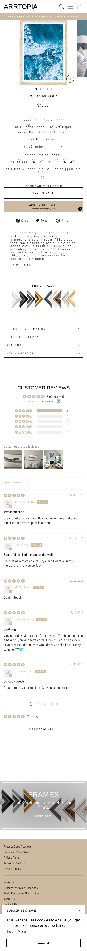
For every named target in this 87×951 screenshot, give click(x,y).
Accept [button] (43, 943)
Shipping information (27, 337)
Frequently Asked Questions (21, 888)
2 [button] (38, 704)
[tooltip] (80, 209)
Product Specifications (17, 846)
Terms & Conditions (16, 863)
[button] (43, 206)
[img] (14, 495)
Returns (14, 345)
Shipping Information (16, 852)
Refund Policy (12, 858)
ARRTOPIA (20, 6)
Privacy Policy (12, 869)
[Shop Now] (43, 806)
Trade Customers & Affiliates (21, 893)
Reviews (9, 882)
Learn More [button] (16, 931)
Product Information (26, 329)
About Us (9, 899)
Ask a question (20, 353)
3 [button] (45, 704)
